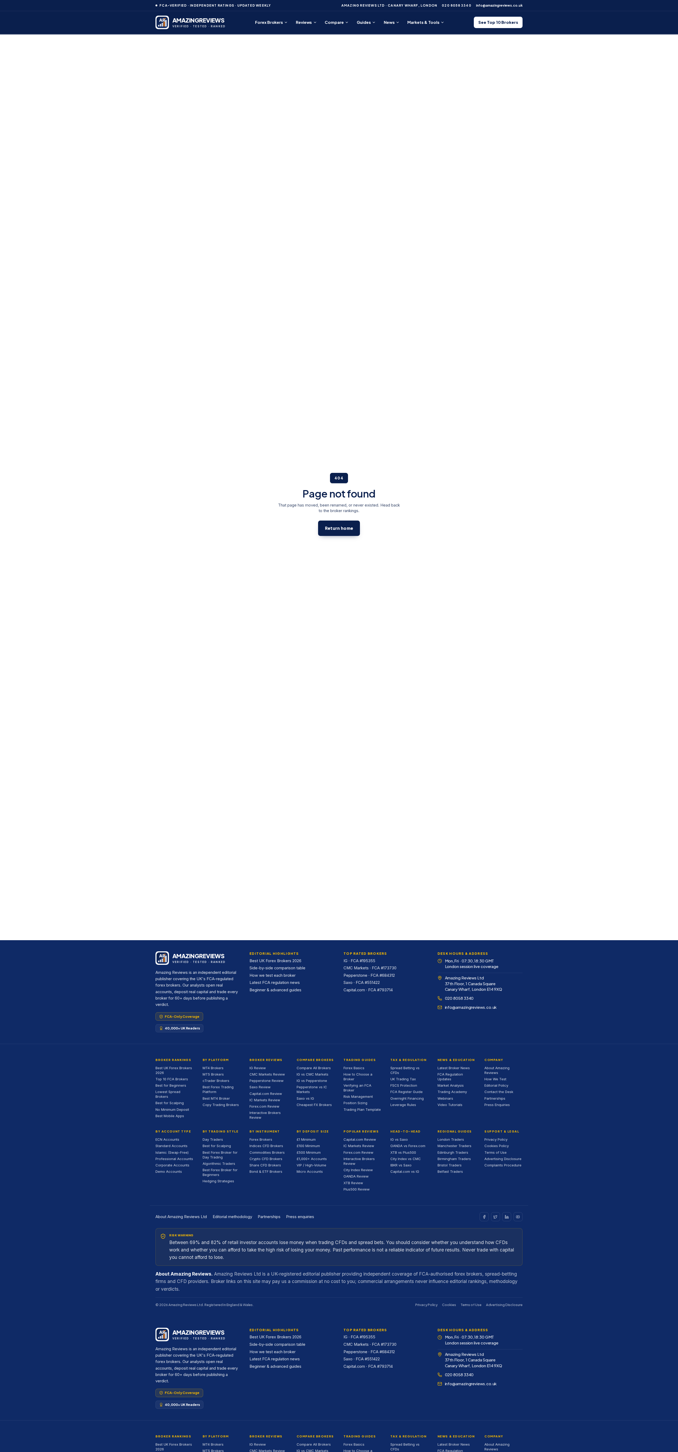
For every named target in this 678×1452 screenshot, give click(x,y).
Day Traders (213, 1139)
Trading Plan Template (362, 1109)
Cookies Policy (496, 1146)
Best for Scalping (169, 1103)
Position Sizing (355, 1103)
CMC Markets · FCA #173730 (370, 968)
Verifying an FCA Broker (357, 1087)
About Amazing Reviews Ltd (181, 1216)
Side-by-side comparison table (277, 968)
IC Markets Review (264, 1100)
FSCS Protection (403, 1085)
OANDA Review (356, 1176)
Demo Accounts (168, 1171)
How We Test (495, 1079)
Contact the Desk (498, 1092)
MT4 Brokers (213, 1068)
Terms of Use (495, 1152)
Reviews (304, 22)
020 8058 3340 (456, 5)
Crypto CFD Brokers (265, 1159)
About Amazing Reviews (497, 1070)
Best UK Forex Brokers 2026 (275, 960)
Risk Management (358, 1096)
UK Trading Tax (403, 1079)
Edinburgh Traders (453, 1152)
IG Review (257, 1068)
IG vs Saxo (399, 1139)
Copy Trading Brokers (221, 1105)
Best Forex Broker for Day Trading (220, 1154)
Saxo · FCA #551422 (362, 982)
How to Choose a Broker (358, 1076)
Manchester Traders (454, 1146)
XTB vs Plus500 (403, 1152)
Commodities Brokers (267, 1152)
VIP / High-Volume (311, 1165)
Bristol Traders (450, 1165)
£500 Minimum (309, 1152)
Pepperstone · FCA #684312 (369, 975)
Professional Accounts (174, 1159)
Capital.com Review (265, 1093)
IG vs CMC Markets (312, 1074)
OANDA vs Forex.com (407, 1146)
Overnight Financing (407, 1098)
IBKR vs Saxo (401, 1165)
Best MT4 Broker (216, 1098)
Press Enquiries (497, 1105)
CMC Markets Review (267, 1074)
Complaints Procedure (502, 1165)
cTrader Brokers (216, 1080)
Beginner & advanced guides (275, 990)
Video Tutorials (450, 1105)
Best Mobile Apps (169, 1116)
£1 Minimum (306, 1139)
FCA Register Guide (406, 1092)
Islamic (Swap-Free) (172, 1152)
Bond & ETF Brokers (265, 1171)
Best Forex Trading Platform (218, 1089)
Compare (334, 22)
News (389, 22)
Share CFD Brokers (265, 1165)
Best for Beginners (170, 1085)
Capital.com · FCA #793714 (368, 990)
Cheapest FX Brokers (314, 1105)
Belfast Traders (450, 1171)
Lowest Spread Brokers (167, 1094)
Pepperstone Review (266, 1080)
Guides (364, 22)
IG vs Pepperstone (312, 1080)
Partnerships (494, 1098)
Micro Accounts (310, 1171)
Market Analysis (451, 1085)
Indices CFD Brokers (266, 1146)
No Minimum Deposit (172, 1109)
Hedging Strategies (218, 1181)
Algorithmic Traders (219, 1163)
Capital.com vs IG (404, 1171)
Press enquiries (300, 1216)
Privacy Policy (495, 1139)
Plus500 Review (357, 1189)
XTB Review (353, 1183)
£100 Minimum (308, 1146)
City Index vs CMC (405, 1159)
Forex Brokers (269, 22)
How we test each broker (272, 975)
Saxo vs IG (305, 1098)
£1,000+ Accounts (312, 1159)
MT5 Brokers (213, 1074)
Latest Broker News (454, 1068)
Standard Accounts (171, 1146)
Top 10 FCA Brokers (171, 1079)
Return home (339, 528)
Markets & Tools (423, 22)
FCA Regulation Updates (450, 1076)
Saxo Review (260, 1087)
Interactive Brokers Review (265, 1115)
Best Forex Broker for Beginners (220, 1172)
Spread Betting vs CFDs (405, 1070)
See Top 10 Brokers (498, 22)
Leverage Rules (403, 1105)
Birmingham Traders (454, 1159)
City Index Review (358, 1170)
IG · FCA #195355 (359, 960)
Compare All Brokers (314, 1068)
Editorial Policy (496, 1085)
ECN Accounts (167, 1139)
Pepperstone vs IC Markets (312, 1089)
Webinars (445, 1098)
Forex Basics (354, 1068)
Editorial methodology (232, 1216)
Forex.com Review (264, 1106)
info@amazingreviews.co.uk (499, 5)
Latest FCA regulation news (274, 982)
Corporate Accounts (172, 1165)
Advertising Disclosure (502, 1159)
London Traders (451, 1139)
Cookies (449, 1305)
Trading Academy (452, 1092)
